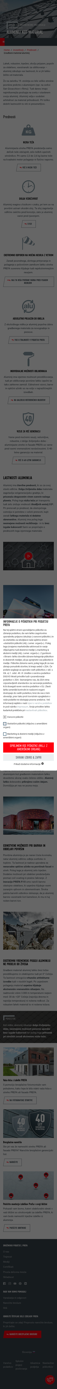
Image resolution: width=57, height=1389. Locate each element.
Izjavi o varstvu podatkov (39, 703)
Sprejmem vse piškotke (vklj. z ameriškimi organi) (28, 747)
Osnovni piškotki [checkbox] (15, 717)
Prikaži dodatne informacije (27, 764)
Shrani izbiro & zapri (28, 757)
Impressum (22, 706)
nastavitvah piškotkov (36, 710)
